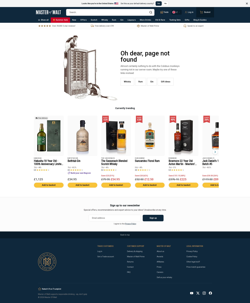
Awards (160, 257)
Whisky (104, 20)
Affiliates (160, 262)
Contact (130, 267)
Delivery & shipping (134, 251)
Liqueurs (132, 20)
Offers (83, 20)
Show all (45, 20)
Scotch (94, 20)
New (74, 20)
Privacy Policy (130, 224)
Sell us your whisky (164, 277)
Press (159, 267)
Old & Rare (160, 20)
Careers (160, 272)
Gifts (187, 20)
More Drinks (145, 20)
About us (160, 251)
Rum (114, 20)
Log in (190, 12)
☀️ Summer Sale (60, 20)
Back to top (125, 235)
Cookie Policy (191, 257)
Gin (121, 20)
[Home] (48, 12)
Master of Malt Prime (136, 257)
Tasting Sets (175, 20)
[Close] (247, 3)
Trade (165, 12)
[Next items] (215, 152)
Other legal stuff (193, 262)
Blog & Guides (200, 20)
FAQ (128, 272)
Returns (130, 262)
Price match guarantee (195, 267)
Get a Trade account (105, 257)
